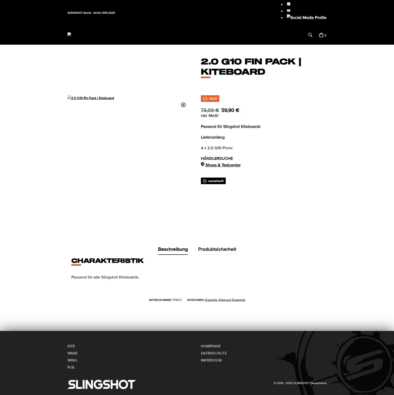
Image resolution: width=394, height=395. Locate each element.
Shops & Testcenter (223, 165)
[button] (124, 32)
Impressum (211, 360)
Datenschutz (214, 353)
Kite (120, 38)
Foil (164, 38)
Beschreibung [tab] (173, 249)
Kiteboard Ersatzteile (232, 300)
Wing (150, 38)
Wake (134, 38)
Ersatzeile (211, 300)
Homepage (210, 346)
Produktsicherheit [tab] (217, 249)
